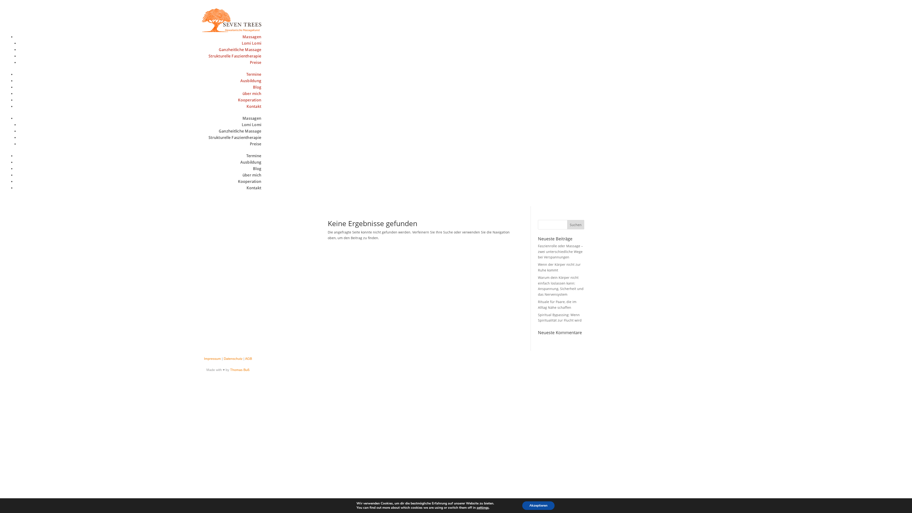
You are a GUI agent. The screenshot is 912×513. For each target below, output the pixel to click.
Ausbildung (250, 80)
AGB (248, 359)
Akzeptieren (538, 505)
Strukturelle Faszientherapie (235, 56)
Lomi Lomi (251, 43)
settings (483, 508)
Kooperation (249, 100)
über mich (251, 93)
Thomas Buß (240, 370)
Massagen (251, 36)
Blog (257, 87)
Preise (255, 62)
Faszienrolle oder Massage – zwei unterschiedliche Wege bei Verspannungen (560, 252)
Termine (253, 74)
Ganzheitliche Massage (240, 49)
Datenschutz (233, 359)
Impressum (212, 359)
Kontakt (254, 106)
